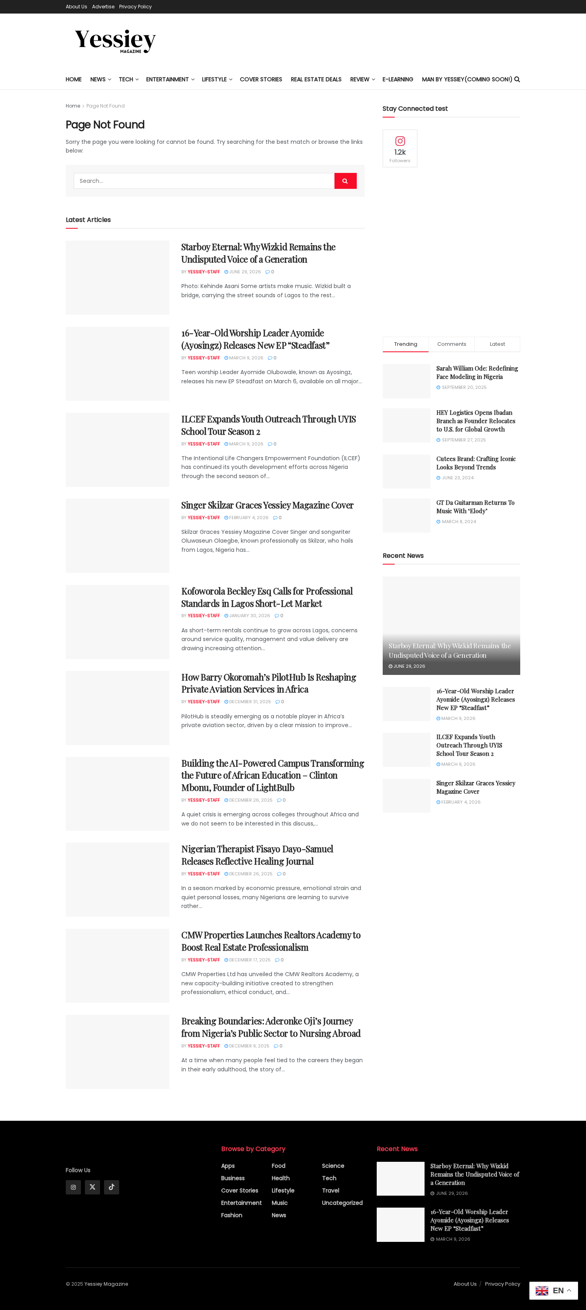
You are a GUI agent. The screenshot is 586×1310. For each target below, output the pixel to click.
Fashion (231, 1215)
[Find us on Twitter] (92, 1187)
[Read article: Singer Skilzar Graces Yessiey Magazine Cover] (117, 536)
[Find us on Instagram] (73, 1187)
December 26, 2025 (250, 800)
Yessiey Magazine (106, 1284)
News (98, 79)
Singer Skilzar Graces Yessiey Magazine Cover (267, 505)
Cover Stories (239, 1190)
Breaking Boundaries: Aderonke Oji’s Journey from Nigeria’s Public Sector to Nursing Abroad (271, 1027)
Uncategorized (342, 1203)
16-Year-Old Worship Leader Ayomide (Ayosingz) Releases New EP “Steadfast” (255, 339)
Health (281, 1178)
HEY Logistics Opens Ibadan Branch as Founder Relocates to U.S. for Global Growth (476, 420)
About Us (76, 6)
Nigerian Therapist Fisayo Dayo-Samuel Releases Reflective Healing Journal (257, 855)
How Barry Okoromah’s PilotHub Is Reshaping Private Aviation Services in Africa (268, 683)
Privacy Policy (135, 6)
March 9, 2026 (246, 358)
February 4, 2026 (248, 517)
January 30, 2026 (249, 615)
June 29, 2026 (244, 272)
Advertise (103, 6)
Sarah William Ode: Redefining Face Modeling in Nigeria (477, 372)
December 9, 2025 (248, 1046)
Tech (126, 79)
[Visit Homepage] (115, 41)
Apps (228, 1166)
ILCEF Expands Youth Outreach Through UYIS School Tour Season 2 (469, 745)
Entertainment (167, 79)
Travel (330, 1190)
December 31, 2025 (249, 701)
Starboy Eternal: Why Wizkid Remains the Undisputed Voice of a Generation (258, 253)
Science (333, 1166)
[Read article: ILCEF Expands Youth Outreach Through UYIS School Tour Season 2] (117, 450)
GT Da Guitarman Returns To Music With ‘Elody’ (476, 506)
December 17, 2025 (249, 960)
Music (280, 1203)
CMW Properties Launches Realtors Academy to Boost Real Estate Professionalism (270, 941)
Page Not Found (106, 105)
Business (233, 1178)
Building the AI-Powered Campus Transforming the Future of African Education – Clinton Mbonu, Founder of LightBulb (272, 775)
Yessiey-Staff (204, 272)
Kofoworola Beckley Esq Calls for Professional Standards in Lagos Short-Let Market (266, 597)
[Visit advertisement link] (451, 252)
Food (278, 1166)
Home (74, 79)
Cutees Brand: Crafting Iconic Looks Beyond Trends (476, 463)
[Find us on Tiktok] (111, 1187)
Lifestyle (283, 1190)
